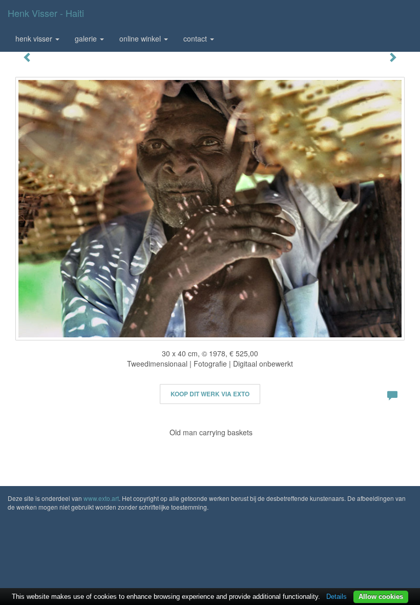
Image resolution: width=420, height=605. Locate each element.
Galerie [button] (87, 38)
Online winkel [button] (141, 38)
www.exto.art (101, 498)
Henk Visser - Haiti (46, 12)
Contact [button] (196, 38)
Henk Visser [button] (34, 38)
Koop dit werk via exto (210, 393)
